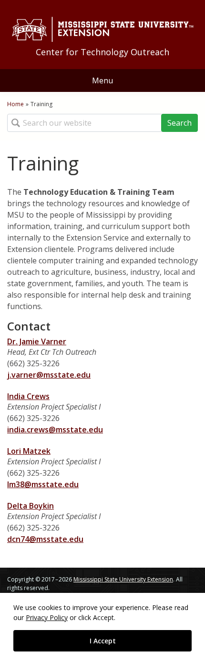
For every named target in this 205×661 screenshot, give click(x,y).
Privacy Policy (47, 617)
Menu (102, 80)
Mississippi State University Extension (123, 579)
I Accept (103, 640)
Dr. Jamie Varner (36, 341)
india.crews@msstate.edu (55, 429)
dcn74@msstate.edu (45, 539)
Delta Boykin (30, 506)
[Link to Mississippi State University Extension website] (102, 29)
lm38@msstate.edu (43, 484)
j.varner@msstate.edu (49, 375)
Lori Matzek (29, 451)
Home (15, 104)
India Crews (28, 396)
